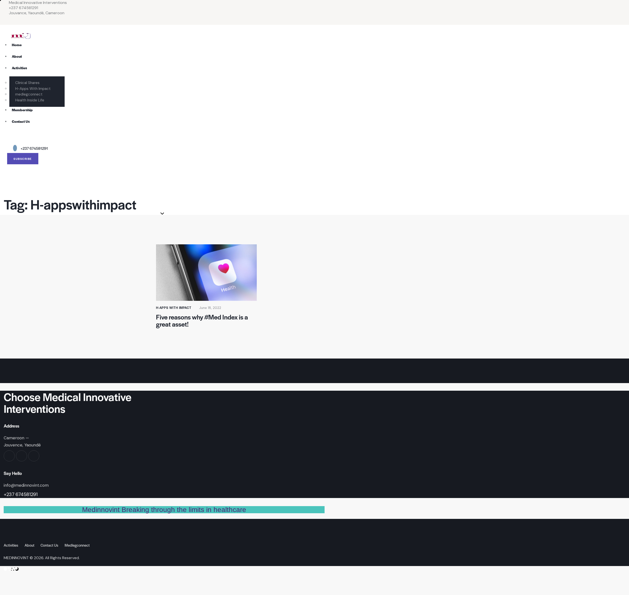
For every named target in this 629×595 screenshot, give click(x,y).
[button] (5, 139)
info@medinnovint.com (26, 485)
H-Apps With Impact (173, 307)
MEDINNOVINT (16, 557)
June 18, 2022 (210, 307)
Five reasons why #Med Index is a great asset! (202, 320)
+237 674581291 (20, 494)
